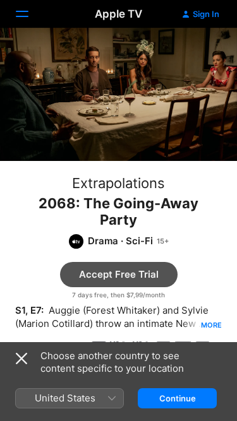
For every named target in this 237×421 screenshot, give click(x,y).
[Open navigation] (30, 14)
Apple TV (118, 14)
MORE (211, 325)
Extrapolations (118, 183)
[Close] (21, 358)
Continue (177, 398)
